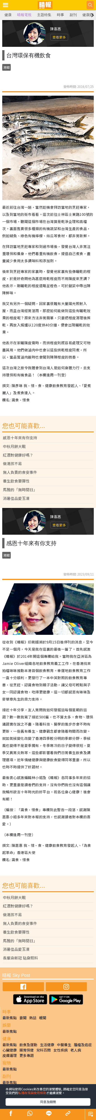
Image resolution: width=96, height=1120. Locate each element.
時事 (60, 15)
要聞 (23, 1017)
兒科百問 (43, 1050)
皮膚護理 (9, 1055)
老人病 (75, 1050)
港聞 (6, 67)
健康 (8, 15)
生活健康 (47, 1044)
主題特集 (44, 15)
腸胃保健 (26, 1050)
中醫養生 (64, 1044)
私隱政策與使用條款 (32, 1093)
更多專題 (26, 1055)
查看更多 (59, 37)
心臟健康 (9, 1050)
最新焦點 (9, 1017)
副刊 (73, 15)
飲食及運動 (28, 1044)
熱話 (32, 1017)
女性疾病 (60, 1050)
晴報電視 (24, 15)
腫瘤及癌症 (83, 1044)
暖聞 (42, 1017)
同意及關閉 (48, 1101)
